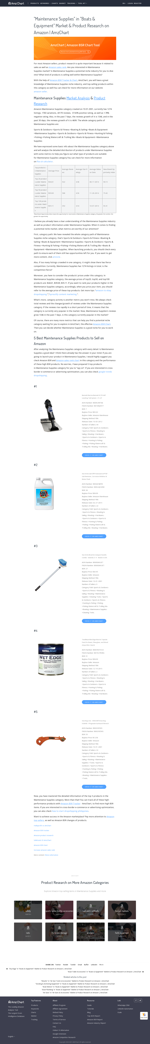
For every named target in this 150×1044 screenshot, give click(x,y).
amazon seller (40, 91)
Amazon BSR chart (41, 845)
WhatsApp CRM (123, 1005)
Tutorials (90, 1009)
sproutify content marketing (63, 294)
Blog (89, 1012)
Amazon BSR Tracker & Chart (63, 80)
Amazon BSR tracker (41, 830)
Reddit (65, 964)
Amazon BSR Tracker (70, 803)
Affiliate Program (59, 1005)
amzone (56, 257)
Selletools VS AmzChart (42, 840)
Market (62, 3)
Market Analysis (78, 97)
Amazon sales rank (57, 67)
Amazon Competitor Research (64, 1037)
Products (35, 3)
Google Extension (59, 1034)
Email (80, 964)
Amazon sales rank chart (67, 360)
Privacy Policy (58, 1016)
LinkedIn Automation (125, 1009)
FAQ (54, 1027)
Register (137, 3)
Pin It (101, 964)
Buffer (86, 964)
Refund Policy (58, 1012)
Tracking (34, 1019)
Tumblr (73, 964)
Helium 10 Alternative (61, 1030)
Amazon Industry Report (96, 1023)
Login (130, 3)
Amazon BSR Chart (102, 324)
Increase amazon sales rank (44, 850)
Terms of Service (59, 1019)
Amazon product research (43, 835)
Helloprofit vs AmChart (42, 825)
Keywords (35, 1009)
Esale (120, 1012)
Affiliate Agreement (60, 1009)
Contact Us (57, 1023)
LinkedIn (94, 964)
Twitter (58, 964)
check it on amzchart (94, 455)
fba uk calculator (45, 161)
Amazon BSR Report (95, 1019)
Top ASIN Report (93, 1016)
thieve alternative (51, 855)
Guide (89, 1005)
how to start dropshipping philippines (70, 811)
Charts (55, 3)
